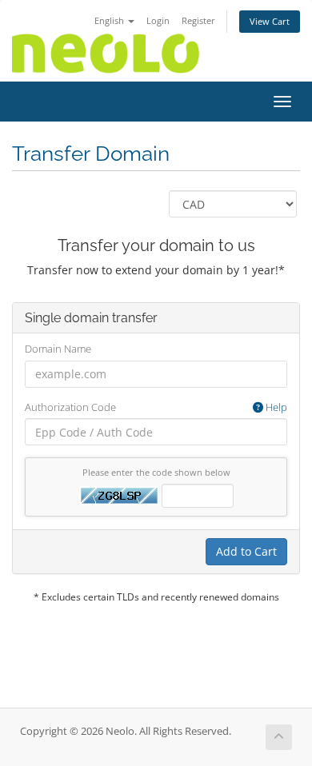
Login (158, 20)
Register (198, 20)
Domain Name (58, 348)
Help (275, 407)
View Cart (270, 21)
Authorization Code (156, 407)
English (110, 20)
